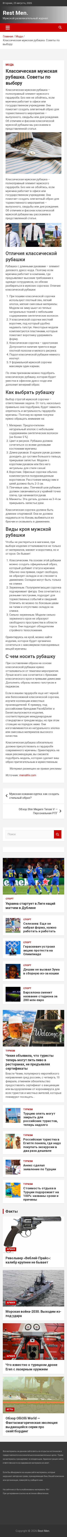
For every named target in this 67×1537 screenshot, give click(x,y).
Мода (10, 64)
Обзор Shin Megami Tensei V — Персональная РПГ (38, 811)
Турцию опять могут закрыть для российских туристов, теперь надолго (40, 1119)
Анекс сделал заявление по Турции (39, 1167)
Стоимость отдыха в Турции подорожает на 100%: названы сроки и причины (41, 1193)
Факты (11, 1211)
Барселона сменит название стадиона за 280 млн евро (40, 996)
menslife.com (27, 775)
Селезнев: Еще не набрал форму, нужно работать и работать (39, 927)
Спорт (10, 898)
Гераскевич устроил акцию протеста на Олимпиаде (39, 950)
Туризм (10, 1051)
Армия (11, 1249)
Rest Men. (15, 13)
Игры (10, 1409)
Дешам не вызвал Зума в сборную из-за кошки (41, 971)
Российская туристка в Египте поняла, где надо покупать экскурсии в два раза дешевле (42, 1145)
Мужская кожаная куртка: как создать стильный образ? (34, 795)
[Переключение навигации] (8, 27)
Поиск (57, 834)
